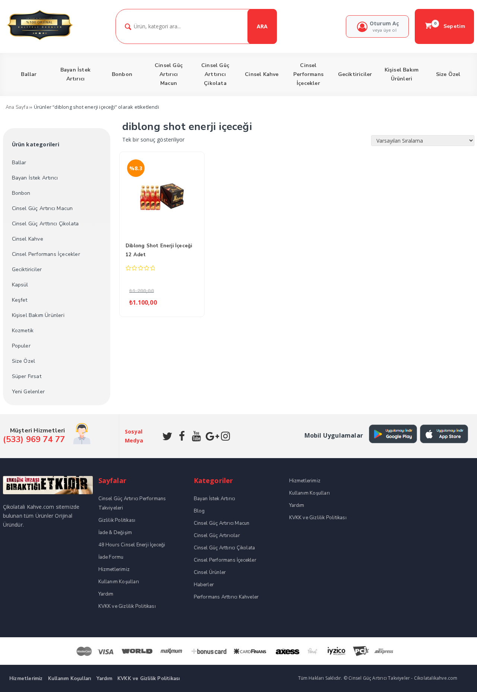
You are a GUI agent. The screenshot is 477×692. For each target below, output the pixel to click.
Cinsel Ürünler (210, 572)
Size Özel (23, 361)
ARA (262, 26)
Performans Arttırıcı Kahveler (226, 597)
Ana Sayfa (17, 107)
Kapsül (20, 284)
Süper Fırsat (26, 376)
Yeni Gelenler (28, 391)
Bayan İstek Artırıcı (35, 177)
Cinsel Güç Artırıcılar (217, 535)
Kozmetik (23, 330)
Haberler (204, 584)
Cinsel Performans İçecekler (46, 254)
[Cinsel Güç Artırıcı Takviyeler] (40, 39)
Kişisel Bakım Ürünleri (38, 315)
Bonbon (21, 193)
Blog (199, 511)
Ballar (19, 162)
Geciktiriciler (27, 269)
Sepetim (449, 26)
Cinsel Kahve (27, 238)
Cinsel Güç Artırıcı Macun (42, 208)
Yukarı (453, 675)
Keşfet (20, 300)
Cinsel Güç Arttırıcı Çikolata (45, 223)
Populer (21, 345)
